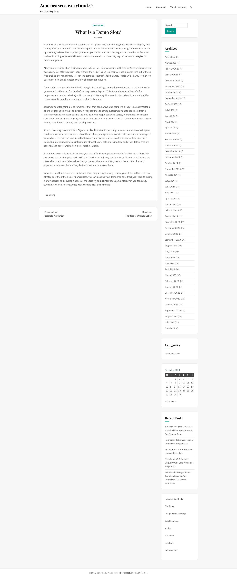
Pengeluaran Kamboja (175, 513)
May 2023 (169, 263)
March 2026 (170, 63)
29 (175, 394)
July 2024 (169, 180)
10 (184, 382)
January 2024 (171, 216)
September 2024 (173, 169)
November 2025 (172, 86)
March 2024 (170, 204)
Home (148, 7)
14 (171, 387)
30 (179, 394)
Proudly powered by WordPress (103, 573)
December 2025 (172, 80)
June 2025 (170, 116)
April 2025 (170, 127)
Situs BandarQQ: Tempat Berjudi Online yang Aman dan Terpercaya (179, 463)
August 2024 (171, 175)
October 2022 (171, 304)
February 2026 (172, 68)
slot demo (169, 535)
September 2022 (173, 310)
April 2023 (170, 269)
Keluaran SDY (171, 550)
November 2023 (172, 228)
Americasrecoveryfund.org (69, 5)
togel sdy (169, 543)
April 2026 (170, 57)
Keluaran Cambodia (174, 499)
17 (184, 387)
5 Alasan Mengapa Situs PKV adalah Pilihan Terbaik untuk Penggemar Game (178, 430)
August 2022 (171, 316)
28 (171, 394)
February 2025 (172, 139)
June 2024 (170, 186)
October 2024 (171, 163)
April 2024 (170, 198)
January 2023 (171, 287)
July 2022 (169, 322)
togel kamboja (171, 521)
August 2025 (171, 104)
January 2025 (171, 145)
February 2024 (172, 210)
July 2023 (169, 251)
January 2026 (171, 74)
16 (179, 387)
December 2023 (172, 222)
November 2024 (172, 157)
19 (192, 387)
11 (188, 382)
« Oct (167, 401)
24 (184, 391)
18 (188, 387)
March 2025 (170, 133)
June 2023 (170, 257)
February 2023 (172, 281)
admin (99, 37)
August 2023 (171, 245)
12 (192, 382)
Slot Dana (169, 506)
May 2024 (169, 192)
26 (192, 391)
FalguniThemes (141, 573)
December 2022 (172, 292)
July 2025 (169, 110)
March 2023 (170, 275)
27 (167, 394)
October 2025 (171, 92)
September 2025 (173, 98)
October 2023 (171, 234)
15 (175, 387)
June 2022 (170, 328)
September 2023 (173, 239)
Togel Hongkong (178, 7)
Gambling (161, 7)
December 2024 (172, 151)
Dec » (173, 401)
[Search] (196, 7)
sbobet (168, 528)
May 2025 (169, 122)
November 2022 (172, 298)
